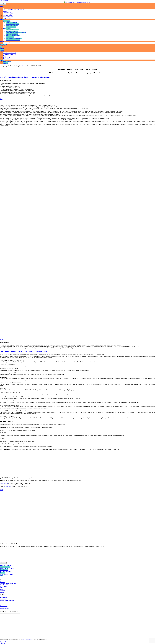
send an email (4, 483)
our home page (7, 486)
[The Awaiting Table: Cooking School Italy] (77, 2)
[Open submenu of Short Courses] (10, 21)
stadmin (24, 66)
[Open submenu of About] (3, 8)
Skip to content (4, 0)
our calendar (5, 484)
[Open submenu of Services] (4, 60)
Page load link (3, 641)
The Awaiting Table (27, 639)
